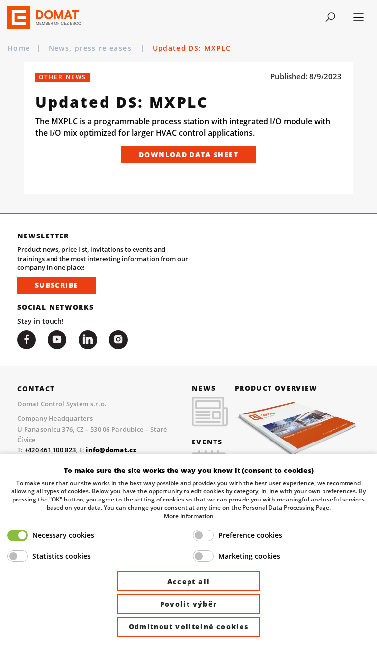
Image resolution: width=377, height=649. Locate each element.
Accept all (188, 581)
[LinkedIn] (88, 339)
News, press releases (91, 48)
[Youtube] (57, 339)
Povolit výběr (188, 604)
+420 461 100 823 (50, 449)
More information (189, 516)
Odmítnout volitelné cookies (189, 626)
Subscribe (56, 285)
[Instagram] (118, 339)
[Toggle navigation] (331, 17)
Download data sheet (188, 154)
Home (18, 48)
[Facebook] (26, 339)
